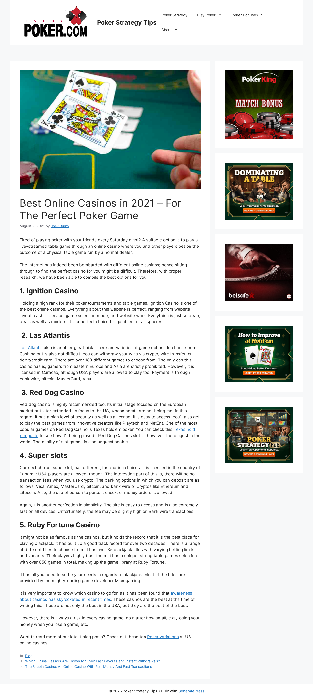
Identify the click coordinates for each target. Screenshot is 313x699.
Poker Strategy (174, 15)
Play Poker (206, 15)
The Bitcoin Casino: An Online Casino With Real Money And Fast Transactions (88, 666)
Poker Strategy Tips (126, 22)
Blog (29, 656)
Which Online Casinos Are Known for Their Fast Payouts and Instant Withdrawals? (92, 661)
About (166, 29)
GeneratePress (191, 691)
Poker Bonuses (245, 15)
